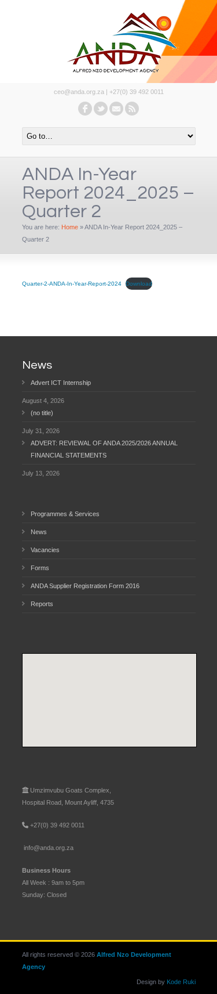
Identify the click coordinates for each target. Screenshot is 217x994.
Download (139, 283)
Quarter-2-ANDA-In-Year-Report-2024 (72, 283)
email (116, 109)
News (39, 531)
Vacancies (45, 549)
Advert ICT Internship (61, 382)
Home (69, 227)
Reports (42, 603)
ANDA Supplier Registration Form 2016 (85, 585)
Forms (40, 567)
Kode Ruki (181, 981)
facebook (85, 109)
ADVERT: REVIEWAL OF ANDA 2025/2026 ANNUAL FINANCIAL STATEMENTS (104, 449)
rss (132, 109)
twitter (101, 109)
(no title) (42, 412)
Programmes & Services (65, 513)
